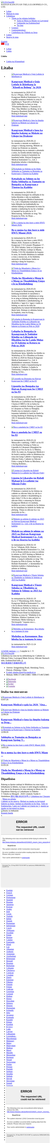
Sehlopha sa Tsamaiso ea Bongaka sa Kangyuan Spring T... (21, 738)
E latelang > (12, 651)
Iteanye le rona (12, 37)
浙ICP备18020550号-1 (20, 796)
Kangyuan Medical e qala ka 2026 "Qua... (24, 704)
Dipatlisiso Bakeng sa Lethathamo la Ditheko (19, 791)
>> (18, 651)
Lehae (8, 11)
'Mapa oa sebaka (9, 799)
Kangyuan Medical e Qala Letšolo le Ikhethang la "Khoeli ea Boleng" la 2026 (26, 84)
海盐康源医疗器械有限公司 (13, 663)
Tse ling (20, 25)
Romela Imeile (7, 813)
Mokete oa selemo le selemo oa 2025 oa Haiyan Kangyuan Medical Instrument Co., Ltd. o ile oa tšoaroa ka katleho (28, 535)
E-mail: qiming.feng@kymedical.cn (21, 672)
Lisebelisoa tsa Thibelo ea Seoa (24, 32)
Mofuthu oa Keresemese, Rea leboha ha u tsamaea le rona (27, 638)
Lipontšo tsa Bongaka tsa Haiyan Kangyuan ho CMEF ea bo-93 (27, 389)
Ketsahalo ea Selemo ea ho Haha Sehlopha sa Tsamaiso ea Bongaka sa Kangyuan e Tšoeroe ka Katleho (28, 183)
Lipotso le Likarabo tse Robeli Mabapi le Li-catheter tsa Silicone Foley (28, 481)
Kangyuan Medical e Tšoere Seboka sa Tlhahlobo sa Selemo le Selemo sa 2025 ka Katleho (27, 589)
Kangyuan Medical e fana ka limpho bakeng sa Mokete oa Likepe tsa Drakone (27, 133)
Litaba (9, 35)
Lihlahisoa (10, 16)
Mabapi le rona (12, 14)
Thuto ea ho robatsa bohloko (23, 18)
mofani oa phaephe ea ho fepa (27, 804)
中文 (7, 44)
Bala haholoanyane (19, 116)
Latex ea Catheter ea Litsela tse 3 (26, 806)
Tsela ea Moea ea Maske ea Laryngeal (32, 21)
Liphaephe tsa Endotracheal (28, 23)
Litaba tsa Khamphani (15, 61)
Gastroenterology (19, 30)
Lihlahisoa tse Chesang (40, 796)
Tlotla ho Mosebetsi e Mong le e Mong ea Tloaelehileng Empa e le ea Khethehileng (28, 281)
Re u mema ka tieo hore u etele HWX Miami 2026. (28, 231)
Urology (15, 28)
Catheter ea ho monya (10, 801)
